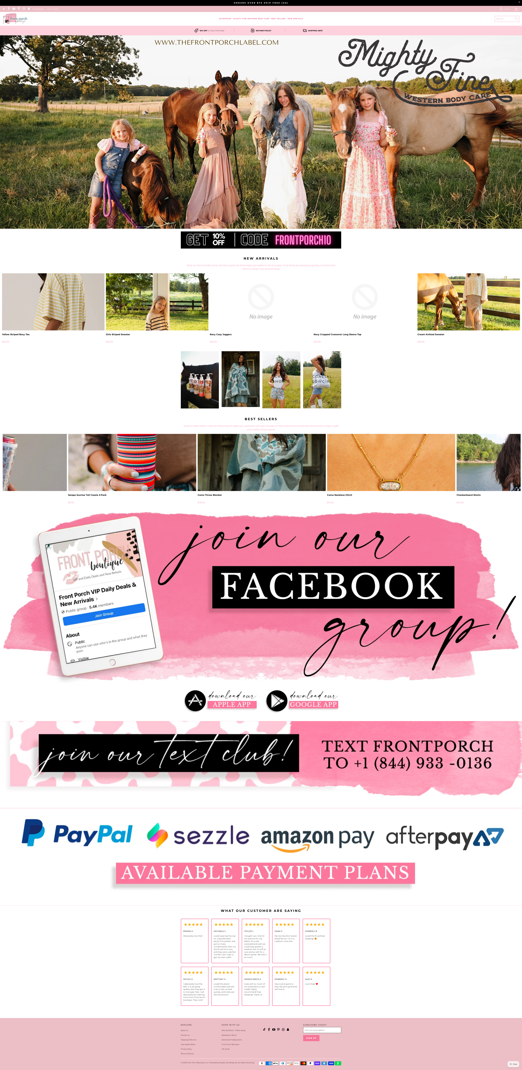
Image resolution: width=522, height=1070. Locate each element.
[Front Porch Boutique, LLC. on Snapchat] (28, 9)
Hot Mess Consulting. (245, 1063)
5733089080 (38, 9)
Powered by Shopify (217, 1063)
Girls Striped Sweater (157, 301)
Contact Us (185, 1035)
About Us (184, 1030)
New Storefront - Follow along (233, 1030)
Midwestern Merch (229, 1035)
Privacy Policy (186, 1049)
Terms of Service (187, 1054)
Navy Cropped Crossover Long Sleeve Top (365, 301)
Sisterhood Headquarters (232, 1040)
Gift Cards (53, 9)
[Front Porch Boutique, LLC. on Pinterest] (18, 9)
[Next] (508, 308)
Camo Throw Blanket (262, 462)
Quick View (261, 308)
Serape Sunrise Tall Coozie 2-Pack (132, 462)
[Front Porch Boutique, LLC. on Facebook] (8, 9)
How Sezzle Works (188, 1044)
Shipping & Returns (188, 1040)
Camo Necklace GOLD (391, 462)
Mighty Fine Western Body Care (251, 19)
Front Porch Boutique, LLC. (198, 1063)
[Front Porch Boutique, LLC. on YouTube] (13, 9)
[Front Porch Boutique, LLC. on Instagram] (23, 9)
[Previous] (14, 308)
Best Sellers (278, 19)
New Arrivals (295, 19)
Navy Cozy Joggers (261, 301)
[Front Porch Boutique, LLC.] (15, 18)
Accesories (225, 19)
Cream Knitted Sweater (468, 301)
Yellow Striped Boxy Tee (53, 301)
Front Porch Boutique (230, 1044)
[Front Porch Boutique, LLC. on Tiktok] (3, 9)
